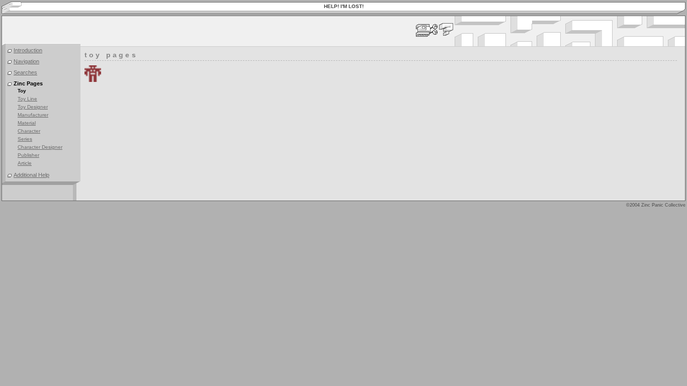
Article (25, 163)
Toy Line (27, 99)
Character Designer (40, 147)
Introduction (28, 50)
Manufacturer (33, 115)
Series (25, 139)
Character (29, 131)
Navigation (26, 61)
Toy (22, 90)
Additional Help (31, 175)
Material (27, 123)
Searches (25, 72)
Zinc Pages (28, 83)
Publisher (28, 155)
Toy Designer (33, 107)
